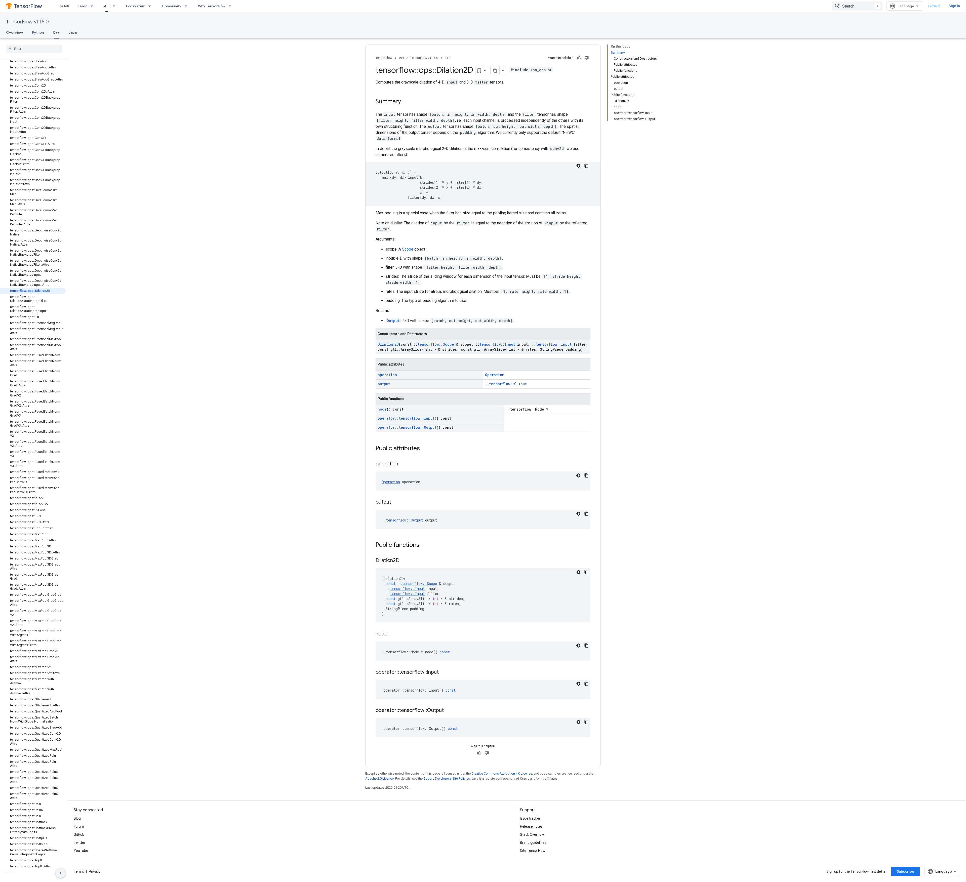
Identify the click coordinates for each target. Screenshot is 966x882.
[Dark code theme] (578, 166)
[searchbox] (34, 49)
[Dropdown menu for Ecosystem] (151, 6)
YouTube (81, 851)
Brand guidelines (533, 842)
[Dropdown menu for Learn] (93, 6)
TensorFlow (384, 58)
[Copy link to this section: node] (392, 634)
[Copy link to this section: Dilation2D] (404, 561)
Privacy (94, 871)
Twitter (79, 842)
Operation (494, 374)
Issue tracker (530, 818)
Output (393, 320)
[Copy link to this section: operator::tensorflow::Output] (449, 711)
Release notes (531, 826)
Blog (77, 818)
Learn (82, 6)
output (384, 383)
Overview (14, 32)
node (382, 409)
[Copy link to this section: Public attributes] (425, 449)
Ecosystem (135, 6)
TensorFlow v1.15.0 (27, 22)
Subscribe (905, 871)
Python (38, 32)
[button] (33, 872)
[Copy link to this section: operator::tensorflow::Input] (444, 672)
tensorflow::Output (508, 383)
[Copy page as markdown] (495, 70)
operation (387, 374)
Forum (79, 826)
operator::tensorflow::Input (406, 418)
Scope (407, 249)
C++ (56, 32)
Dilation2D (388, 344)
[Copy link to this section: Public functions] (424, 545)
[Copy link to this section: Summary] (406, 102)
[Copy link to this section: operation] (403, 464)
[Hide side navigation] (61, 873)
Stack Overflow (532, 834)
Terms (79, 871)
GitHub (934, 6)
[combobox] (857, 6)
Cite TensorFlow (532, 851)
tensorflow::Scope (436, 344)
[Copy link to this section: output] (396, 502)
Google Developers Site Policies (446, 778)
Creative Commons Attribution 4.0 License (501, 773)
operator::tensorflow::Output (407, 427)
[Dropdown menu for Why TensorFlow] (231, 6)
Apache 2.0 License (379, 778)
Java (73, 32)
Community (171, 6)
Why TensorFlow (211, 6)
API (106, 6)
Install (64, 6)
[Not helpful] (586, 58)
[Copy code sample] (586, 166)
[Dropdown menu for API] (115, 6)
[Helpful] (579, 58)
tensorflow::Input (497, 344)
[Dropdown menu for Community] (187, 6)
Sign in (954, 6)
